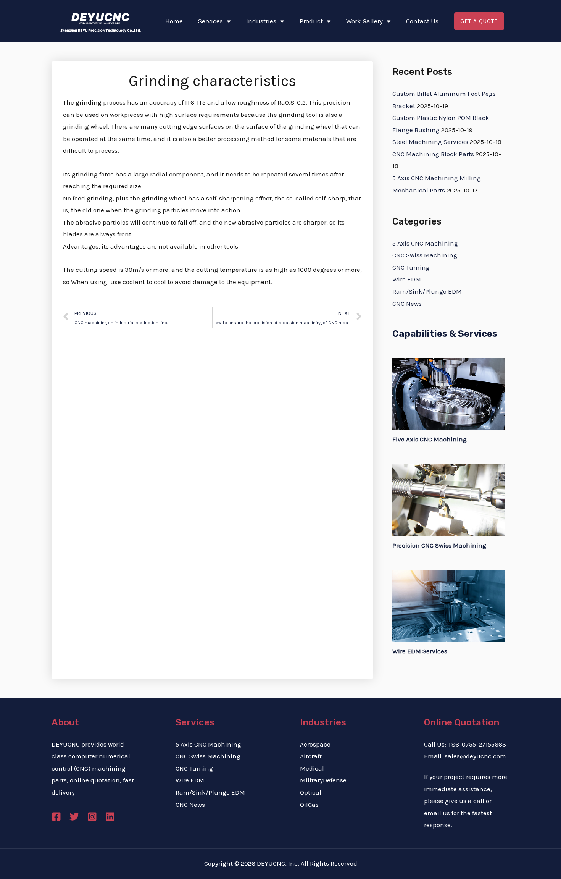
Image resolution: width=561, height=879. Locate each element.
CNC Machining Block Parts (433, 154)
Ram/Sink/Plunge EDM (427, 291)
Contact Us (422, 21)
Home (174, 21)
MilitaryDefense (323, 780)
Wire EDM (406, 279)
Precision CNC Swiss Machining (439, 545)
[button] (479, 21)
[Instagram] (92, 816)
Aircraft (311, 756)
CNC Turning (411, 267)
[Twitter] (74, 816)
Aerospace (315, 744)
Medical (312, 768)
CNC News (407, 303)
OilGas (309, 804)
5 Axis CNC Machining (425, 243)
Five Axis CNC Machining (429, 439)
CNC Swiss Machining (424, 255)
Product (311, 21)
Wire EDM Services (419, 651)
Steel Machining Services (430, 141)
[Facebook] (56, 816)
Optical (310, 792)
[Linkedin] (110, 816)
